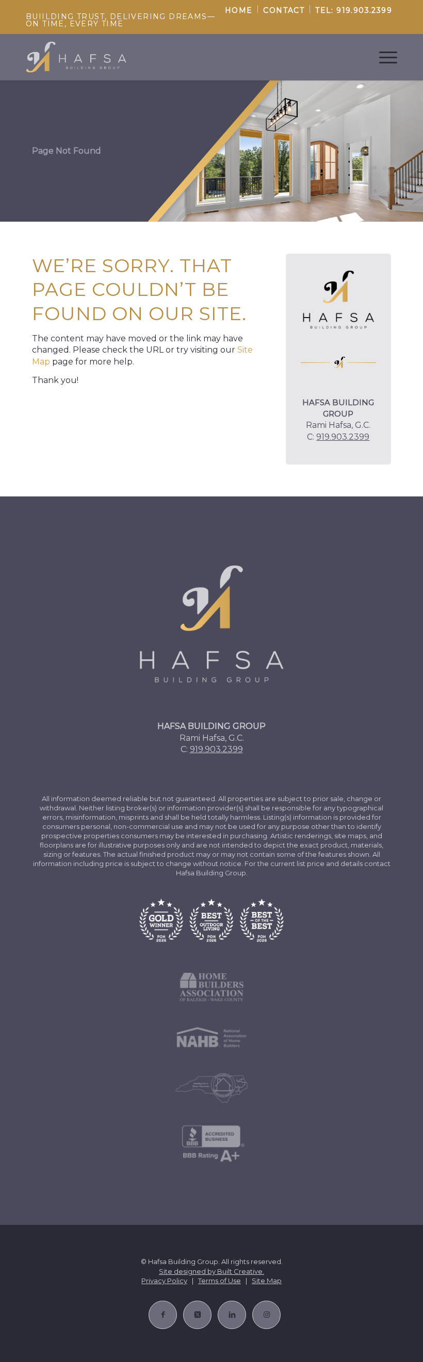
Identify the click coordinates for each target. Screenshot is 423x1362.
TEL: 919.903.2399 (353, 10)
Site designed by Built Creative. (211, 1271)
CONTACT (283, 10)
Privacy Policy (164, 1280)
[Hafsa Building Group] (76, 57)
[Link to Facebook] (163, 1315)
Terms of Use (219, 1280)
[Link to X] (197, 1315)
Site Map (267, 1280)
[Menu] (383, 57)
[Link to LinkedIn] (232, 1315)
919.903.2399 (342, 437)
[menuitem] (239, 9)
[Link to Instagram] (266, 1315)
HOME (239, 10)
